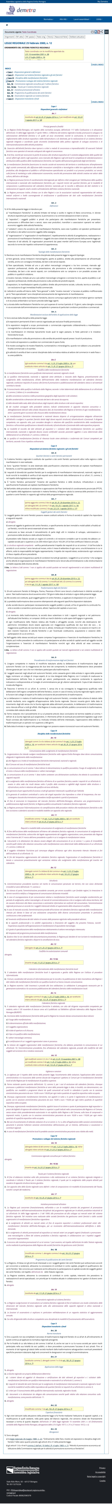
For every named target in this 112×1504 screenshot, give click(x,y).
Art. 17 (10, 89)
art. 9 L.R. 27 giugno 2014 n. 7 (50, 821)
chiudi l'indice (98, 64)
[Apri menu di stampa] (92, 32)
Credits (102, 1480)
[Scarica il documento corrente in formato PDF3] (98, 32)
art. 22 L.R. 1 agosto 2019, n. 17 (63, 508)
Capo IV (11, 80)
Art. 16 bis (11, 86)
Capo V (10, 98)
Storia (50, 36)
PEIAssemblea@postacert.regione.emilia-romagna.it (26, 1491)
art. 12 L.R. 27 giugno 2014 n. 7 (53, 999)
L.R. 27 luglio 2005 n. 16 (35, 57)
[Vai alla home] (7, 24)
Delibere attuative (77, 36)
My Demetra (103, 1)
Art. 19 (10, 95)
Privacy (102, 1467)
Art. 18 (10, 92)
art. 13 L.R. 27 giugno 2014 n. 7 (59, 1065)
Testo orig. (41, 36)
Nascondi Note (61, 36)
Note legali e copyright (96, 1476)
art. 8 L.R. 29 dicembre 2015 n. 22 (66, 502)
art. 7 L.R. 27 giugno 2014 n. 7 (60, 366)
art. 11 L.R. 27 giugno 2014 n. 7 (46, 962)
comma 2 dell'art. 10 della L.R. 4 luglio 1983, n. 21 (48, 1445)
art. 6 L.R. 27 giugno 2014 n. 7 (47, 117)
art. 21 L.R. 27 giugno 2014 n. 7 (49, 947)
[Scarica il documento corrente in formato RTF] (96, 32)
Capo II (10, 75)
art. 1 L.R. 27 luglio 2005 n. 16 (59, 363)
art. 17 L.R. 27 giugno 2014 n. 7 (48, 1293)
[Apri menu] (106, 32)
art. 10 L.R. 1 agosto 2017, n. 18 (65, 505)
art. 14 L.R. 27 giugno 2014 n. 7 (46, 1167)
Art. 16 (10, 83)
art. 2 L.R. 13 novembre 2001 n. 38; (66, 1059)
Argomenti (9, 36)
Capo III (11, 77)
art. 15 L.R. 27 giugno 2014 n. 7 (48, 1197)
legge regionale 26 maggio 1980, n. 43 (26, 1438)
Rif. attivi (20, 36)
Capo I (10, 72)
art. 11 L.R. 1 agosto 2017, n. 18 (45, 584)
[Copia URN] (101, 31)
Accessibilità (100, 1472)
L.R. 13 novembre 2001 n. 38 (37, 54)
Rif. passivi (30, 36)
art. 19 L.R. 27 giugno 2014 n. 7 (59, 1408)
